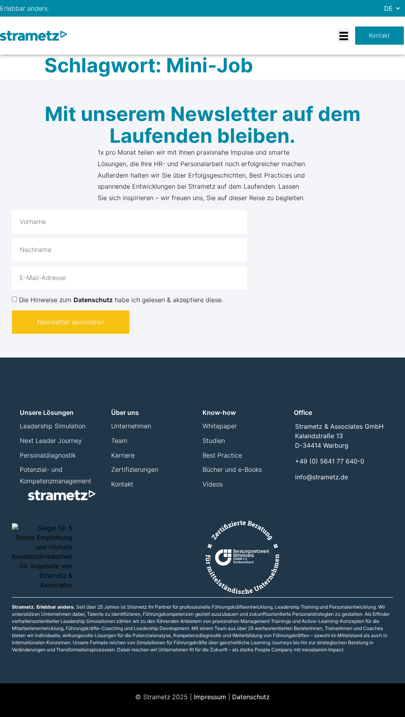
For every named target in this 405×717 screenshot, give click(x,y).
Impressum (210, 697)
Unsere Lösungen (47, 412)
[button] (343, 36)
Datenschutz (93, 300)
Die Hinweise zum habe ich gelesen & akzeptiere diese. (121, 300)
